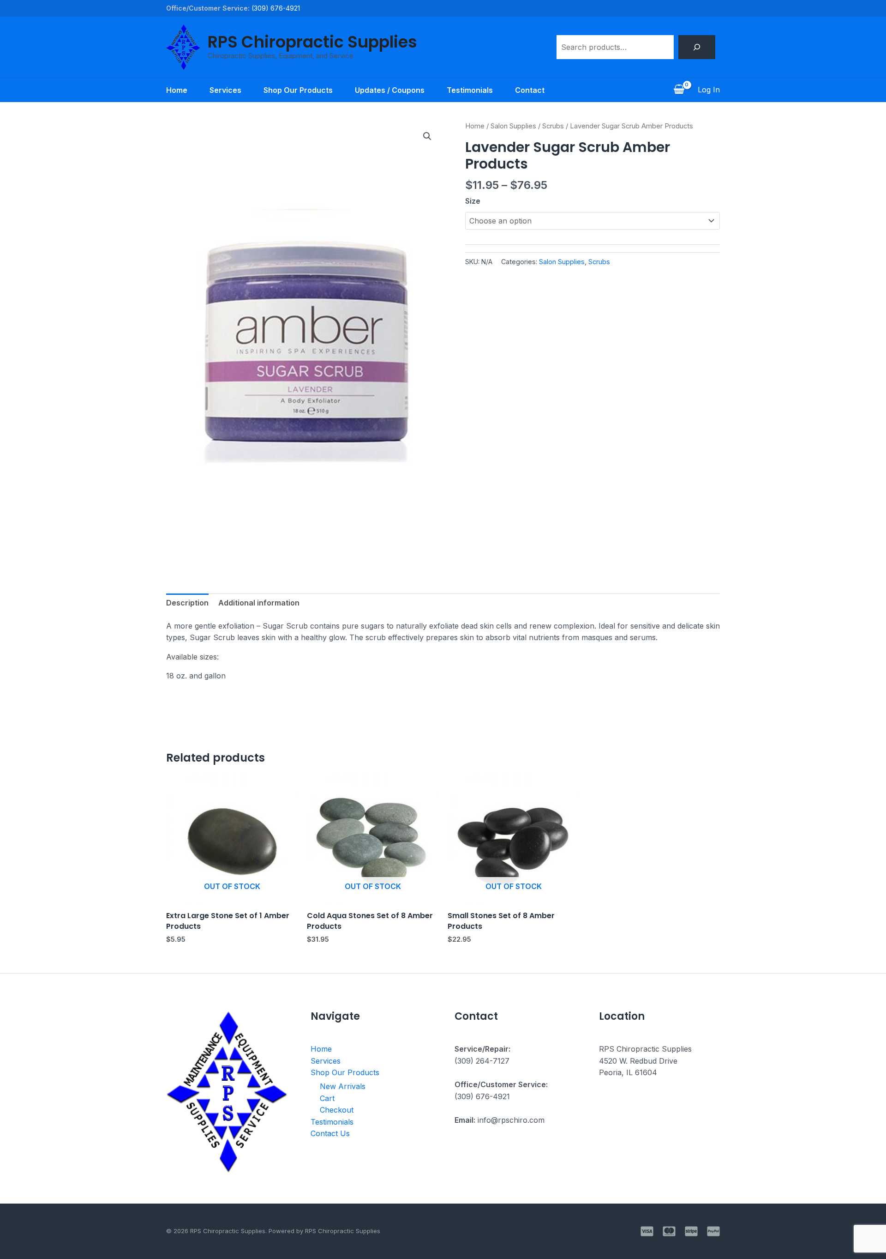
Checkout (336, 1109)
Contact (530, 90)
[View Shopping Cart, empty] (678, 90)
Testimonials (470, 90)
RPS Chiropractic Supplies (312, 41)
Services (225, 90)
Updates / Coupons (390, 90)
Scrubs (553, 126)
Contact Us (330, 1133)
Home (176, 90)
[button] (427, 136)
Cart (327, 1098)
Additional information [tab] (258, 602)
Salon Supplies (513, 126)
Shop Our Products (298, 90)
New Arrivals (342, 1086)
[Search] (696, 47)
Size (472, 201)
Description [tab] (187, 602)
